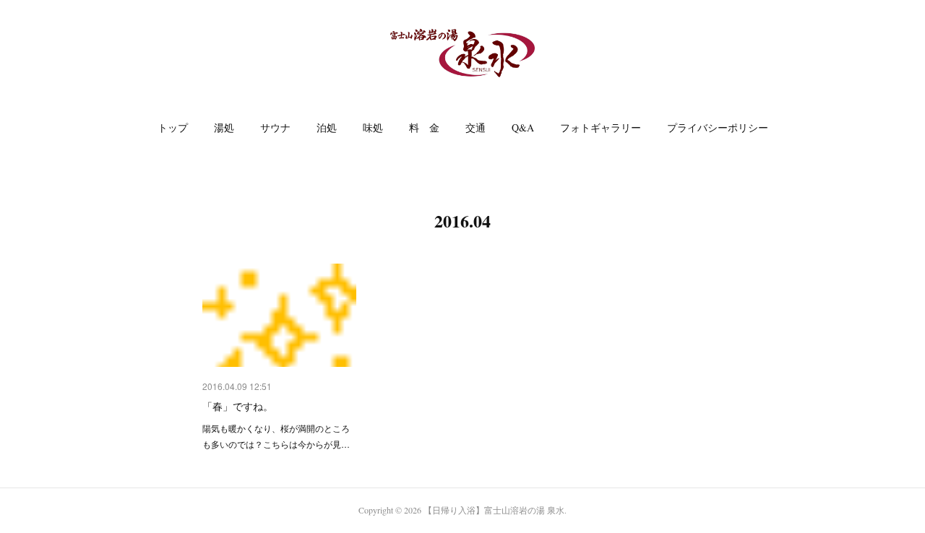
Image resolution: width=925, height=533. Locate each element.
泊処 (327, 127)
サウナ (275, 127)
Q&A (523, 127)
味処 (373, 127)
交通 (475, 127)
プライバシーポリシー (717, 127)
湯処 (224, 127)
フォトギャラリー (600, 127)
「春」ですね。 (237, 406)
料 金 (424, 127)
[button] (173, 128)
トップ (173, 127)
